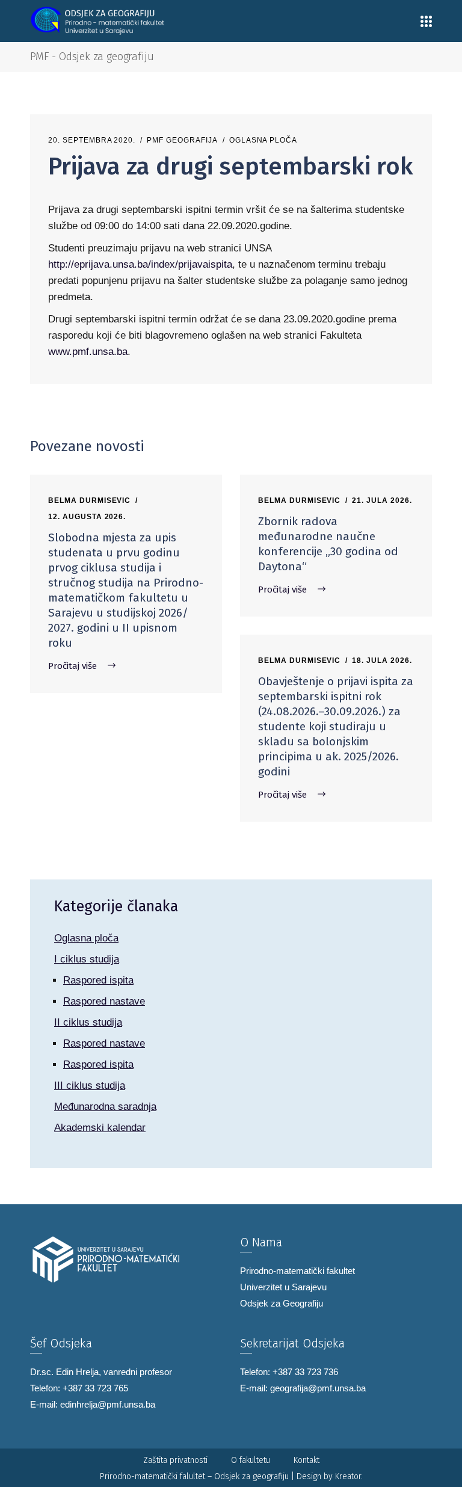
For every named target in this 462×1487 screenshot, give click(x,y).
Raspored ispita (98, 980)
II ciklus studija (88, 1022)
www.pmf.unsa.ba (88, 351)
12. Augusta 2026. (87, 517)
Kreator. (349, 1476)
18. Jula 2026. (381, 660)
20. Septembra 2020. (91, 140)
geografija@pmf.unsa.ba (318, 1388)
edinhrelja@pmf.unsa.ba (107, 1404)
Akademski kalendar (100, 1127)
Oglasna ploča (263, 140)
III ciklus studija (89, 1085)
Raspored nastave (104, 1001)
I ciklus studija (86, 959)
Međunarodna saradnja (105, 1106)
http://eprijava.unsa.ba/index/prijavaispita (140, 264)
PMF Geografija (182, 140)
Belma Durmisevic (89, 500)
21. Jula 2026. (381, 500)
